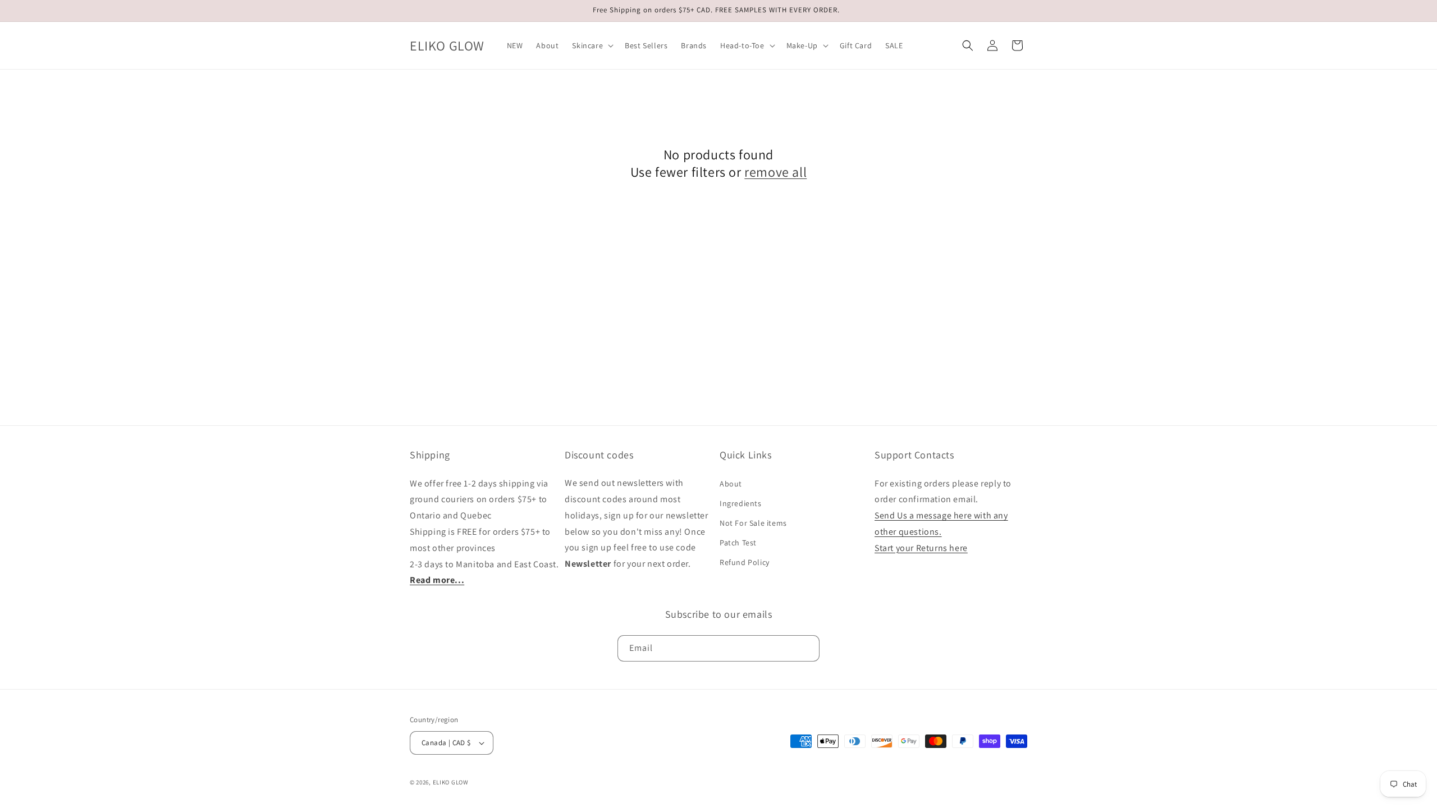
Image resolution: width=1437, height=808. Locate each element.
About (731, 483)
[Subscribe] (806, 648)
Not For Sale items (753, 523)
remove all (775, 172)
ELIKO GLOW (451, 782)
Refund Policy (745, 562)
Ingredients (741, 503)
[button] (591, 45)
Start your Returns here (921, 547)
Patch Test (738, 543)
